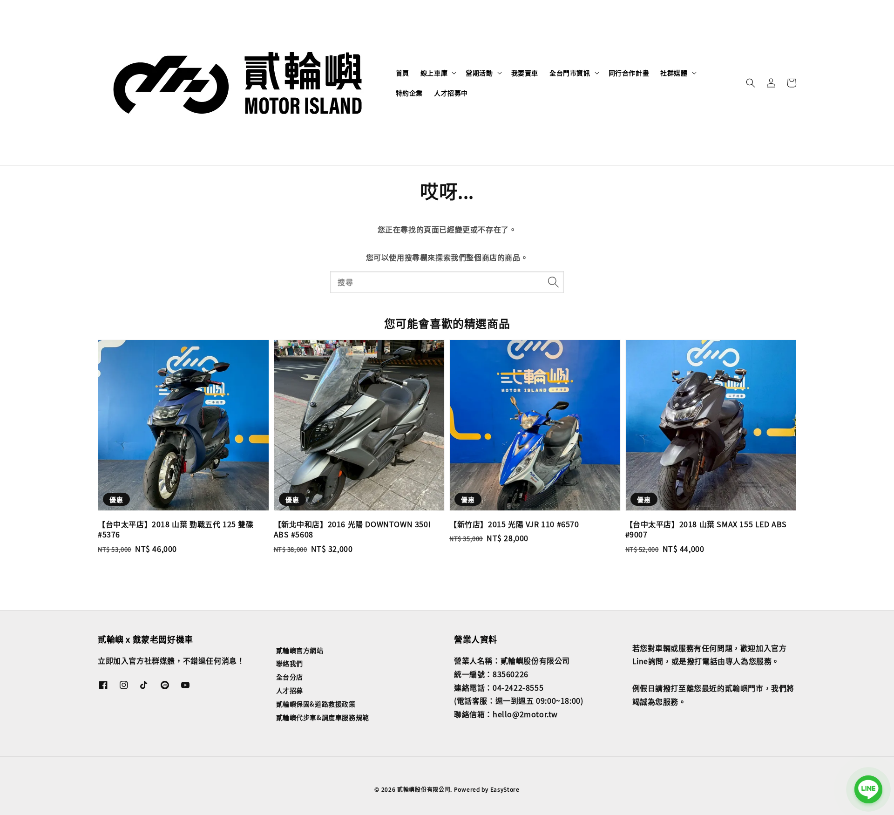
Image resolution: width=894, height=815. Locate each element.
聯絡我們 (289, 663)
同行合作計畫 (629, 72)
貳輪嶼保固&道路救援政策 (316, 703)
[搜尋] (553, 282)
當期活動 (479, 72)
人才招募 (289, 690)
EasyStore (505, 789)
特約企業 (409, 92)
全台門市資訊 (569, 72)
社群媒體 (673, 72)
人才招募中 (451, 92)
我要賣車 (524, 72)
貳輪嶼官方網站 (300, 650)
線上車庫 (433, 72)
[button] (750, 83)
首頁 (402, 72)
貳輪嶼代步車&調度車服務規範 (322, 717)
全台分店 (289, 676)
